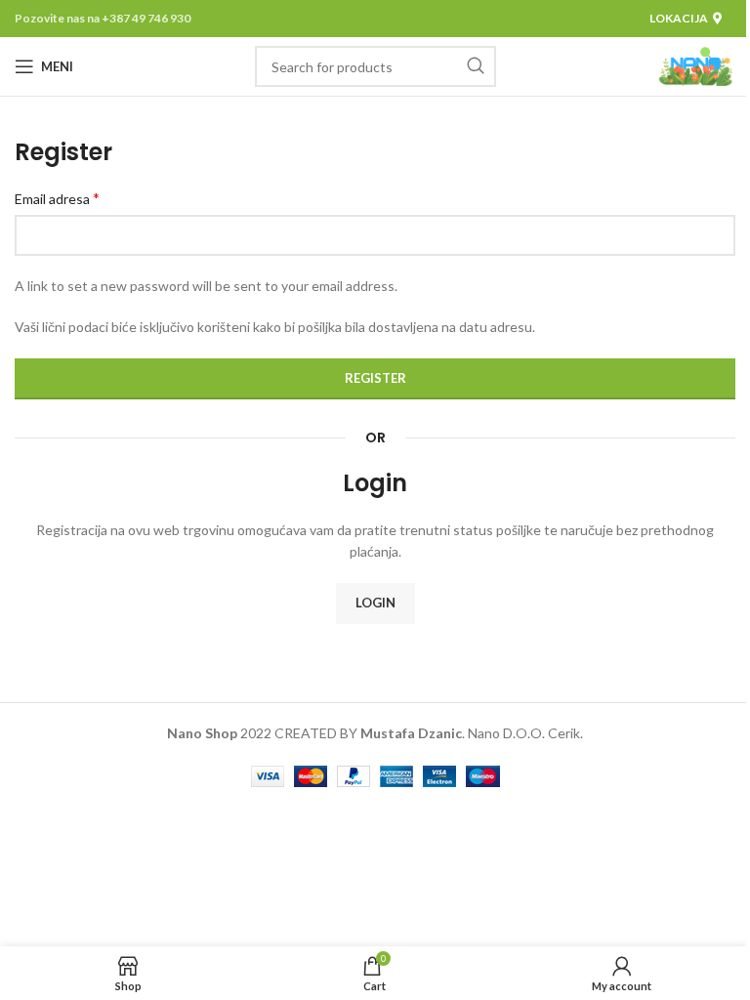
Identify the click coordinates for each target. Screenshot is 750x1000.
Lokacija (678, 18)
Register (375, 378)
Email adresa (57, 197)
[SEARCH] (475, 66)
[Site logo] (695, 65)
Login (375, 602)
